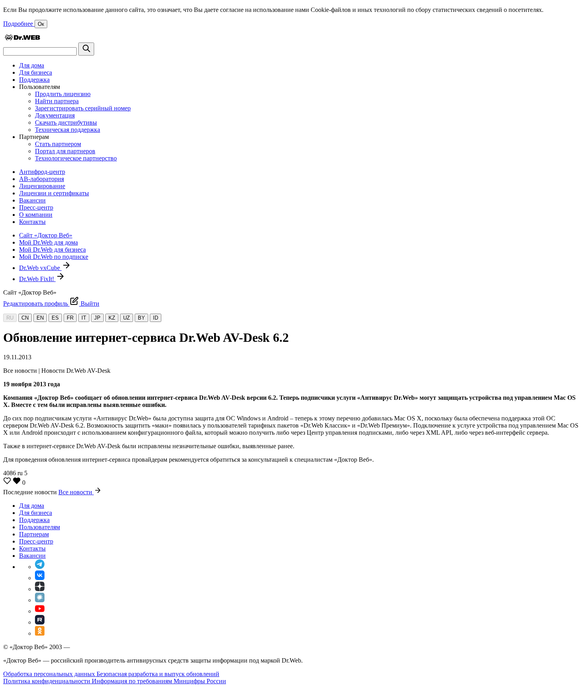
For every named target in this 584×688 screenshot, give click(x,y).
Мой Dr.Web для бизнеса (52, 249)
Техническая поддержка (67, 129)
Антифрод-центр (42, 171)
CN (25, 318)
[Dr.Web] (22, 38)
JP (97, 318)
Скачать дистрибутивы (66, 122)
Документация (55, 115)
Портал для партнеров (65, 151)
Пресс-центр (36, 207)
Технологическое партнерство (76, 158)
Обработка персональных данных (50, 674)
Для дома (31, 65)
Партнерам (34, 534)
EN (40, 318)
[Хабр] (39, 600)
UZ (126, 318)
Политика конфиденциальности (47, 681)
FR (70, 318)
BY (141, 318)
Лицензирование (42, 186)
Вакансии (32, 200)
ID (155, 318)
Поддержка (34, 79)
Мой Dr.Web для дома (48, 242)
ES (55, 318)
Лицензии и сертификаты (54, 193)
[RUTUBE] (39, 622)
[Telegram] (39, 566)
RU (10, 318)
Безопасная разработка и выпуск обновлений (158, 674)
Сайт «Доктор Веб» (45, 235)
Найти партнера (57, 101)
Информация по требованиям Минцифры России (159, 681)
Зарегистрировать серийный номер (83, 108)
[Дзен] (39, 589)
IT (83, 318)
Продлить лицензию (63, 94)
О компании (35, 214)
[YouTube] (39, 611)
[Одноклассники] (39, 633)
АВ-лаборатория (41, 178)
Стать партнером (58, 144)
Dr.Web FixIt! (37, 279)
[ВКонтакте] (39, 577)
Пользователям (39, 527)
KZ (111, 318)
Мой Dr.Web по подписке (53, 256)
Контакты (32, 221)
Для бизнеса (35, 72)
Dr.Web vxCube (40, 267)
